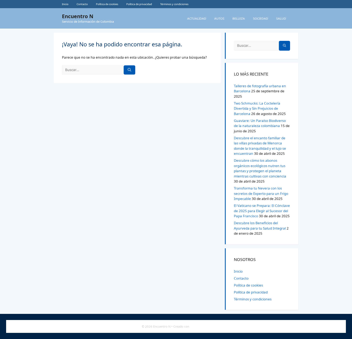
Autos (219, 18)
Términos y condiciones (174, 4)
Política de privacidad (139, 4)
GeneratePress (200, 326)
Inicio (65, 4)
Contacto (82, 4)
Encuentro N (77, 16)
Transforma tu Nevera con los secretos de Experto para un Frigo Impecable (261, 193)
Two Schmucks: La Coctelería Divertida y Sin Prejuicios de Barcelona (257, 108)
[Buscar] (129, 70)
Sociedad (260, 18)
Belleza (238, 18)
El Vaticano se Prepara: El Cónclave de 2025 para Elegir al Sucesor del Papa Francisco (262, 210)
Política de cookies (107, 4)
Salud (281, 18)
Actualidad (196, 18)
